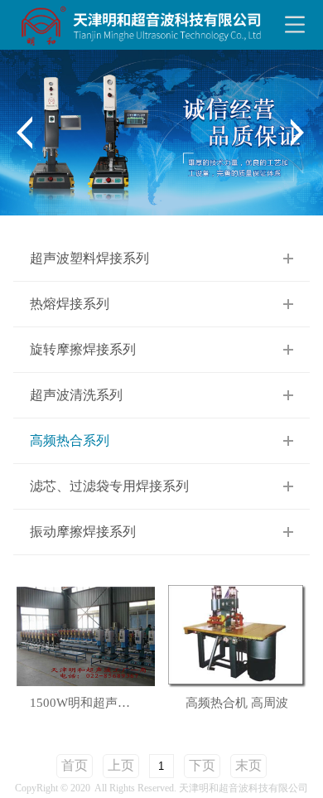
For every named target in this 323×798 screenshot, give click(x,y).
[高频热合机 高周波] (237, 635)
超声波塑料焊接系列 (89, 258)
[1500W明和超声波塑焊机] (86, 635)
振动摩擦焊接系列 (83, 532)
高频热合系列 (69, 440)
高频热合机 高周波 (237, 703)
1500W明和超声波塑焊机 (94, 703)
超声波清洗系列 (76, 395)
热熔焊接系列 (69, 304)
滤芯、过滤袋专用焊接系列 (109, 486)
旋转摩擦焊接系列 (83, 349)
